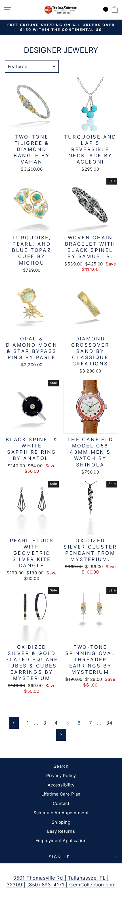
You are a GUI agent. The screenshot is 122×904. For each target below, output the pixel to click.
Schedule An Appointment (61, 812)
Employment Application (61, 840)
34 (109, 723)
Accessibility (61, 785)
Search (61, 766)
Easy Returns (61, 831)
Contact (61, 803)
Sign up (60, 856)
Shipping (61, 822)
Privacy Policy (61, 775)
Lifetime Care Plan (61, 794)
